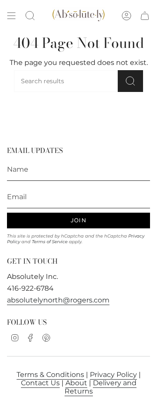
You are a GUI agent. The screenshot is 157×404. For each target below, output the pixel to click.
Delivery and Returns (101, 387)
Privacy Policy (113, 374)
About (76, 383)
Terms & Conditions (50, 374)
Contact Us (40, 383)
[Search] (130, 81)
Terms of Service (50, 241)
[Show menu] (11, 16)
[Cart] (145, 16)
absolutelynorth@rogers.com (58, 300)
